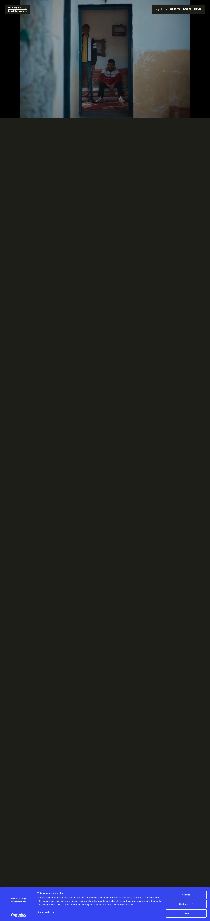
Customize (184, 904)
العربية (159, 9)
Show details (43, 912)
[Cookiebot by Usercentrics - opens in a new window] (18, 915)
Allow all (186, 894)
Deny (186, 913)
